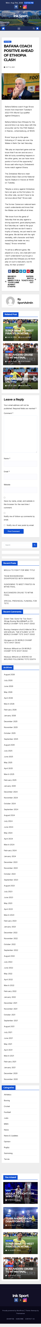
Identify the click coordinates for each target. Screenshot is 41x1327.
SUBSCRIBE (19, 1319)
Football (7, 41)
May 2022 (8, 974)
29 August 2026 (14, 1275)
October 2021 (9, 1015)
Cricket (7, 1106)
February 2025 (10, 780)
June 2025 (8, 757)
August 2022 (9, 956)
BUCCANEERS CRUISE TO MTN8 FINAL (19, 356)
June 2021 (8, 1038)
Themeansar (20, 1313)
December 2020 (11, 1073)
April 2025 (8, 768)
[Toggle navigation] (19, 28)
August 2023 (9, 886)
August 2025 (9, 745)
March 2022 (9, 985)
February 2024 (10, 850)
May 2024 (8, 833)
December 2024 (11, 792)
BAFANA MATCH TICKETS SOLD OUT (27, 279)
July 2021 (8, 1032)
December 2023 (10, 862)
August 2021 (9, 1026)
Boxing (7, 1100)
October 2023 (10, 874)
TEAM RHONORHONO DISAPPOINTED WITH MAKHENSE (19, 1221)
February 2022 (10, 991)
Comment (8, 413)
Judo (6, 1118)
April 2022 (8, 979)
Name (7, 458)
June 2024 (8, 827)
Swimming (8, 1153)
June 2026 (8, 686)
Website (7, 485)
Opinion (7, 1141)
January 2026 (10, 715)
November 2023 (11, 868)
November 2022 (11, 938)
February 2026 (10, 710)
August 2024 (9, 815)
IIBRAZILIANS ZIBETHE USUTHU (19, 380)
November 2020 (11, 1079)
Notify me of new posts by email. (20, 525)
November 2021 (10, 1009)
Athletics (7, 1094)
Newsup (34, 1310)
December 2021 (10, 1003)
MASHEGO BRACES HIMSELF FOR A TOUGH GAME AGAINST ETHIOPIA (14, 281)
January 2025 (10, 786)
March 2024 (9, 844)
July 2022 (8, 962)
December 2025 (10, 721)
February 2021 (10, 1062)
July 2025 (8, 751)
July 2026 (8, 680)
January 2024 (10, 856)
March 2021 (9, 1056)
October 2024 (10, 803)
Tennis (7, 1159)
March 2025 (9, 774)
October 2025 (10, 733)
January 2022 (10, 997)
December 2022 (10, 932)
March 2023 (9, 915)
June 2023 (8, 897)
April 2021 (8, 1050)
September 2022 (11, 950)
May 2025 (8, 762)
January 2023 (10, 927)
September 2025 (11, 739)
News (6, 1130)
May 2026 (8, 692)
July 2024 (8, 821)
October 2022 (10, 944)
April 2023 (8, 909)
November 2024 (11, 798)
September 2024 (11, 809)
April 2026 (8, 698)
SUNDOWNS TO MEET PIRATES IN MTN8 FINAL (19, 333)
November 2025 (11, 727)
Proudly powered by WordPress (13, 1310)
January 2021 (10, 1067)
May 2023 (8, 903)
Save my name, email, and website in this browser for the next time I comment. (19, 504)
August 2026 (9, 674)
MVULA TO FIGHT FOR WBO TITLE (19, 570)
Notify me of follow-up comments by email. (19, 518)
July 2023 (8, 891)
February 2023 (10, 921)
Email (7, 471)
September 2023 (11, 880)
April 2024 (8, 839)
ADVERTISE (10, 1319)
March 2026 (9, 704)
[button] (34, 28)
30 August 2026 (14, 1250)
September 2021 (11, 1020)
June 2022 (8, 968)
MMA (6, 1124)
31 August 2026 (14, 1200)
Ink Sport (20, 16)
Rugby (6, 1147)
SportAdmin (25, 302)
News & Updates (11, 1136)
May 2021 (8, 1044)
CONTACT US (30, 1319)
